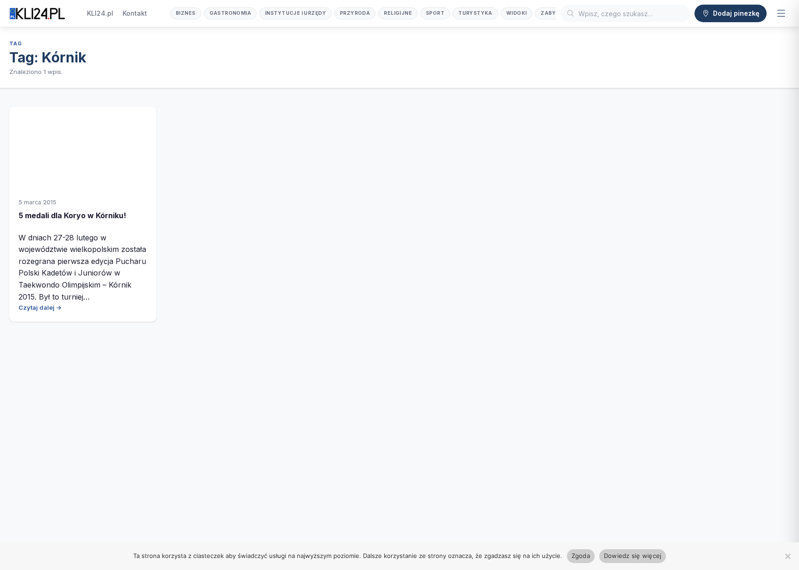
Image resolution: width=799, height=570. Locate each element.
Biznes (186, 13)
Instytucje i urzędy (295, 13)
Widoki (516, 13)
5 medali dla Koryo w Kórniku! (72, 215)
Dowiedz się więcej (633, 555)
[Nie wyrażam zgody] (787, 556)
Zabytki (553, 13)
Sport (435, 13)
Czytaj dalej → (39, 307)
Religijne (398, 13)
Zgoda (581, 555)
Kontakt (135, 13)
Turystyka (475, 13)
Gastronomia (230, 13)
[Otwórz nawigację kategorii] (781, 13)
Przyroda (355, 13)
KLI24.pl (100, 13)
